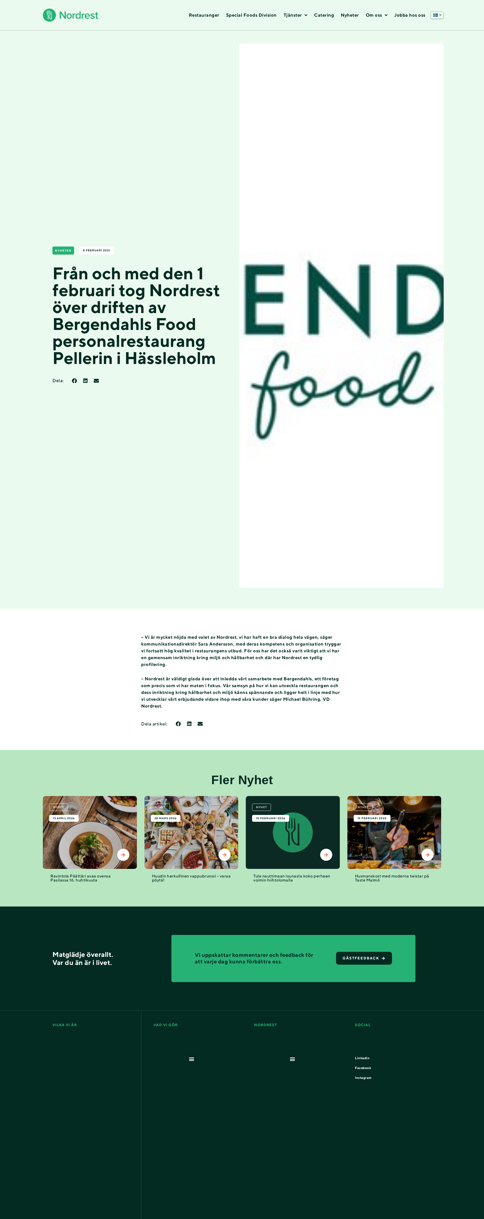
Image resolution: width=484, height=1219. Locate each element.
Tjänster (293, 15)
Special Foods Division (251, 15)
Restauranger (204, 15)
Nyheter (350, 15)
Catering (324, 15)
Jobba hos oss (410, 15)
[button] (437, 15)
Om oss (374, 15)
